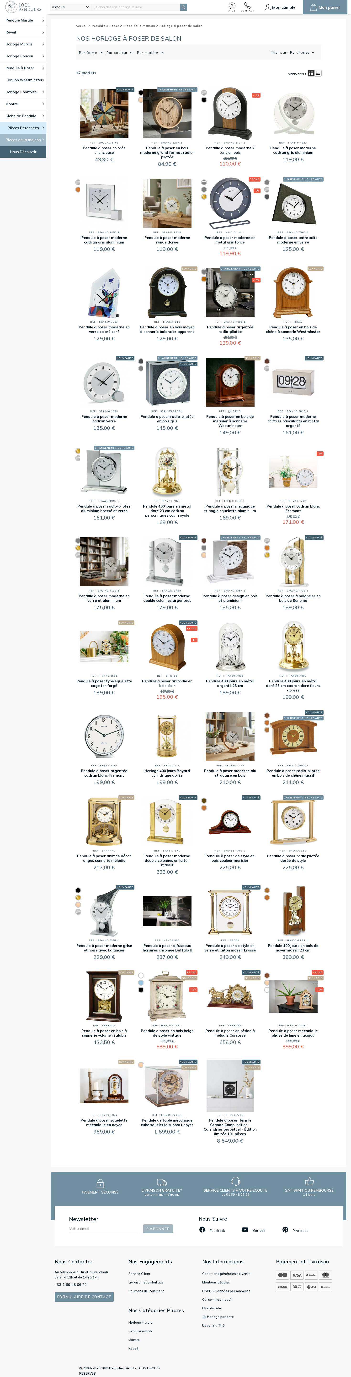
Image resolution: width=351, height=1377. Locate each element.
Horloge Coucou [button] (19, 56)
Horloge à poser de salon (181, 26)
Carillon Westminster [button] (24, 80)
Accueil (82, 26)
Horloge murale (140, 1322)
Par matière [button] (148, 52)
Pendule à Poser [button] (19, 68)
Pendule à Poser (106, 26)
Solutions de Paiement (146, 1291)
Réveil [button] (10, 32)
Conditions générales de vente (226, 1274)
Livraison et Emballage (146, 1282)
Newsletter (84, 1219)
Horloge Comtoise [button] (21, 92)
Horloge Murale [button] (18, 44)
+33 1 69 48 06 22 (71, 1284)
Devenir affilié (213, 1325)
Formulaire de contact (84, 1296)
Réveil (133, 1348)
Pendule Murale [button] (19, 20)
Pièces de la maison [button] (23, 140)
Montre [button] (11, 104)
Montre (134, 1340)
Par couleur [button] (117, 52)
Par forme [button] (89, 52)
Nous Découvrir (23, 151)
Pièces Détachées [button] (23, 128)
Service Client (139, 1274)
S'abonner (158, 1229)
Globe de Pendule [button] (20, 116)
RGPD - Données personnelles (226, 1291)
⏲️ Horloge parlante (218, 1317)
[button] (232, 7)
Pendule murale (140, 1331)
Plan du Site (211, 1308)
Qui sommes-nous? (217, 1299)
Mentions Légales (216, 1282)
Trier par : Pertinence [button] (291, 52)
